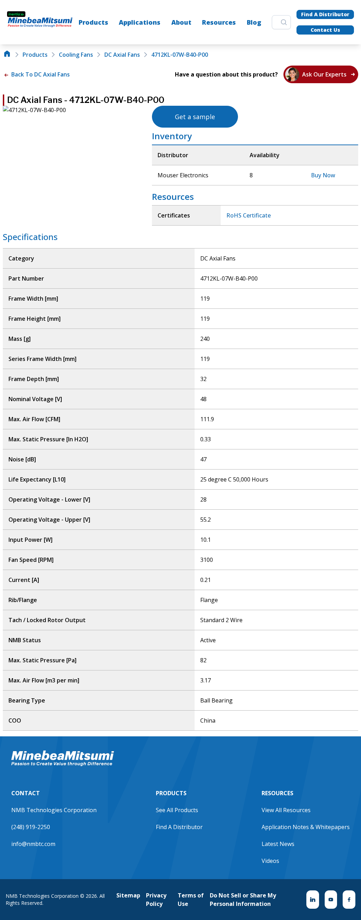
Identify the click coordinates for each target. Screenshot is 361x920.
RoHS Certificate (248, 215)
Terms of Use (191, 899)
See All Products (177, 810)
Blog (254, 22)
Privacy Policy (156, 899)
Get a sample (195, 116)
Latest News (278, 844)
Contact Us (325, 29)
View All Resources (286, 810)
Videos (270, 861)
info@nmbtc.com (33, 844)
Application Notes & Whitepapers (306, 827)
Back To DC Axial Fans (40, 74)
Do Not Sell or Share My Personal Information (243, 899)
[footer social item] (312, 899)
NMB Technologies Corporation (54, 810)
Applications (139, 22)
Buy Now (323, 175)
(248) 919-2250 (30, 827)
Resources (219, 22)
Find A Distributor (325, 14)
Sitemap (128, 895)
